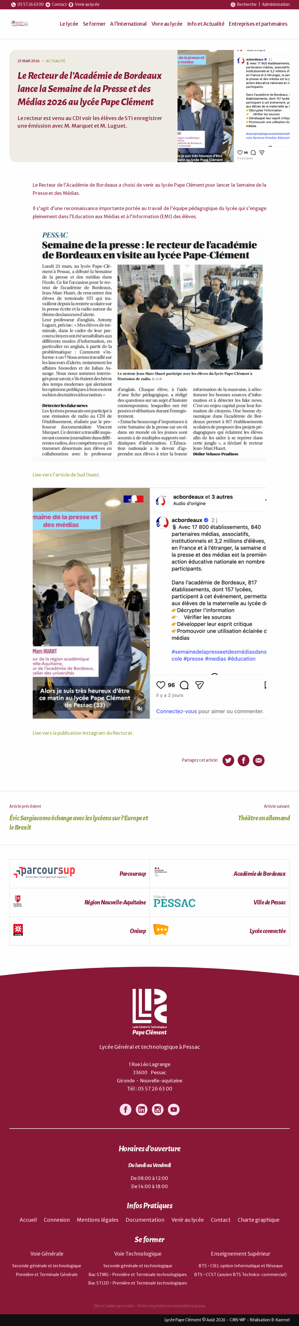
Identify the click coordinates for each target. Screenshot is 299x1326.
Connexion (57, 1220)
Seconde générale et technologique (46, 1265)
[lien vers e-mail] (259, 760)
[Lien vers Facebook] (125, 1109)
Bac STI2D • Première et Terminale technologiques (137, 1283)
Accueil (28, 1220)
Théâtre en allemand (264, 818)
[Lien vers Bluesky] (141, 1109)
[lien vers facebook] (243, 760)
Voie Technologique (137, 1254)
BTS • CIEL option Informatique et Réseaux (241, 1265)
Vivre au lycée (167, 24)
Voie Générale (46, 1254)
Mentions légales (98, 1220)
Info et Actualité (206, 24)
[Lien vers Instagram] (158, 1109)
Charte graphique (258, 1220)
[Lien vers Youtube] (174, 1109)
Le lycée (69, 24)
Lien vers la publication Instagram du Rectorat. (83, 733)
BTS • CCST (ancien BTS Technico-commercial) (240, 1274)
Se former (94, 24)
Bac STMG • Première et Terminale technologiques (137, 1274)
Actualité (55, 61)
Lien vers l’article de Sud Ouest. (66, 475)
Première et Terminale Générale (47, 1274)
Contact (221, 1220)
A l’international (128, 24)
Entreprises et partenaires (258, 24)
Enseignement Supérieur (240, 1254)
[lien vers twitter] (228, 760)
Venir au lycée (187, 1220)
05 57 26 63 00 (155, 1089)
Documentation (145, 1220)
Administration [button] (276, 4)
